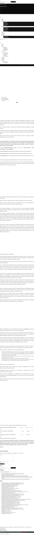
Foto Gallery (5, 29)
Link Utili (3, 35)
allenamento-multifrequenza (6, 506)
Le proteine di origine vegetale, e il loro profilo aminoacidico (10, 494)
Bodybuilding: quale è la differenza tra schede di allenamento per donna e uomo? (13, 499)
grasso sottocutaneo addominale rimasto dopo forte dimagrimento (11, 504)
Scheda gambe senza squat (5, 489)
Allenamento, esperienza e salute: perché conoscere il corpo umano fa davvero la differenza (15, 475)
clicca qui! (7, 533)
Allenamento (5, 22)
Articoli (3, 21)
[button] (0, 0)
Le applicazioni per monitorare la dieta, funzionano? (9, 490)
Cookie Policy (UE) (6, 37)
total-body (3, 510)
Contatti (3, 34)
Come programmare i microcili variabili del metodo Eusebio (10, 493)
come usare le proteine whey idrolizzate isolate (8, 502)
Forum (2, 57)
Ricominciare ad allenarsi (5, 487)
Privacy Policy (5, 36)
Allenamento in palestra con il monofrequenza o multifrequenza (11, 482)
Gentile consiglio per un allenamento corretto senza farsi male (10, 500)
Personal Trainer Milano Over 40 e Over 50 (8, 474)
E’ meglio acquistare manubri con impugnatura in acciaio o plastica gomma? (12, 491)
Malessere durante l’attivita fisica (6, 486)
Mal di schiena (4, 511)
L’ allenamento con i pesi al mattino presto (8, 503)
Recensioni (3, 33)
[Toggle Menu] (0, 17)
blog (17, 102)
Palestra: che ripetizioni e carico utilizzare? (8, 498)
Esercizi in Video (5, 28)
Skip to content (2, 3)
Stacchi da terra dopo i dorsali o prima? (7, 488)
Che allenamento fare (5, 513)
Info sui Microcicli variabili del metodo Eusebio (8, 501)
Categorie (1, 471)
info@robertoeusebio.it (3, 6)
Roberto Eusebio (5, 98)
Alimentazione (5, 23)
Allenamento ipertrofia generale (6, 492)
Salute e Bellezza (5, 24)
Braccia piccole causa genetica (6, 512)
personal (1, 446)
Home (2, 44)
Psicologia (4, 25)
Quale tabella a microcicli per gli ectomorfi (8, 505)
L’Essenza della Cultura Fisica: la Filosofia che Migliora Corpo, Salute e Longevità (13, 473)
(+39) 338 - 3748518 (3, 4)
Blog (2, 20)
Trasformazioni (5, 27)
